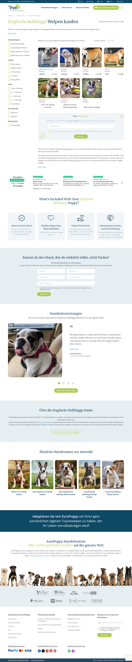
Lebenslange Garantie (15, 633)
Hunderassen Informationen (46, 632)
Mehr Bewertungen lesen (66, 390)
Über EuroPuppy (72, 622)
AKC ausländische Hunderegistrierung (49, 625)
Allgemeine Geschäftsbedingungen (18, 660)
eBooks (40, 628)
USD (111, 1)
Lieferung (11, 626)
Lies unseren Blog (73, 626)
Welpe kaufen (12, 619)
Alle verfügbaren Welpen (108, 8)
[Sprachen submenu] (123, 1)
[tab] (59, 383)
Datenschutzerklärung (37, 660)
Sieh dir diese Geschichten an (40, 556)
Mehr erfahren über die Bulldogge (66, 432)
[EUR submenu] (112, 1)
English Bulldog (45, 422)
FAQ (9, 630)
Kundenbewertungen (73, 630)
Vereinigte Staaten (84, 356)
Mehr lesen (12, 33)
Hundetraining (12, 637)
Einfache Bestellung (14, 622)
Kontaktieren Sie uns (73, 619)
